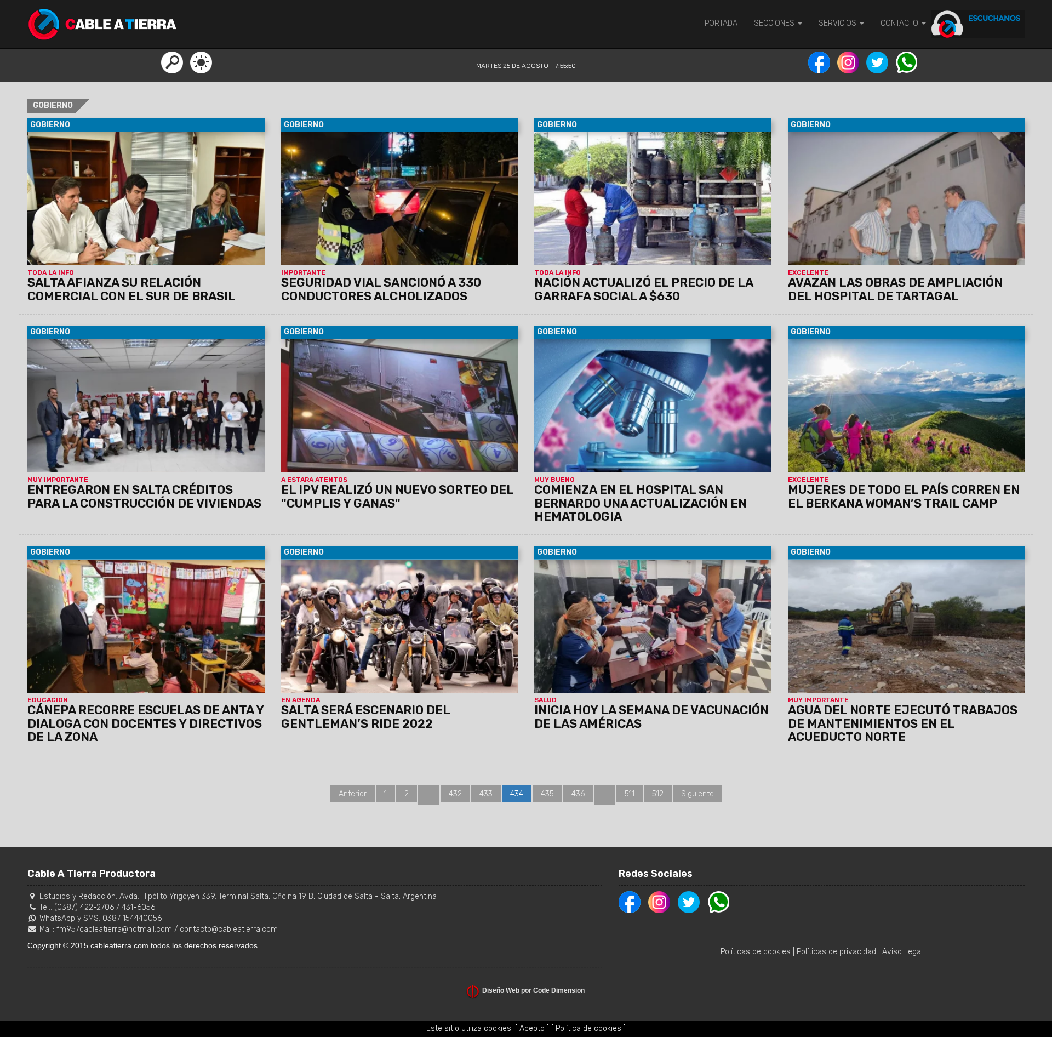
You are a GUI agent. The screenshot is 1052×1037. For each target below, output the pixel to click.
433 (486, 794)
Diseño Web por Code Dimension (533, 990)
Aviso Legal (902, 951)
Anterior (353, 794)
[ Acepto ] (532, 1028)
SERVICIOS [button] (839, 23)
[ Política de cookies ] (588, 1028)
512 (658, 794)
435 (547, 794)
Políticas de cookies (756, 951)
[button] (172, 62)
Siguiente (697, 794)
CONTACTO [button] (901, 23)
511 (629, 794)
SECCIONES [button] (775, 23)
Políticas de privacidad (836, 951)
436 (578, 794)
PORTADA (721, 23)
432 (455, 794)
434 (516, 794)
